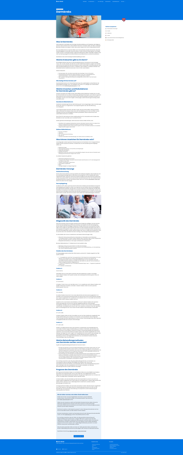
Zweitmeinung (68, 414)
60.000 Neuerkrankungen (70, 85)
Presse (93, 449)
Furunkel (108, 30)
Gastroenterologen (89, 192)
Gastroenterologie (82, 431)
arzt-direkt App (100, 1)
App (79, 428)
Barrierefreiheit (94, 447)
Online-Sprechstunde (64, 399)
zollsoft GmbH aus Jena (72, 452)
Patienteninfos (108, 1)
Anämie (108, 35)
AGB (93, 446)
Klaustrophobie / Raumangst (112, 28)
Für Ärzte (122, 1)
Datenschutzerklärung (96, 444)
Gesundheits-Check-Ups (94, 179)
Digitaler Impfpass (113, 446)
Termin (70, 180)
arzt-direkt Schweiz (123, 452)
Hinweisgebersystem (95, 448)
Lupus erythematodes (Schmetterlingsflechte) (115, 37)
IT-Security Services (113, 448)
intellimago (112, 447)
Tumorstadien (61, 253)
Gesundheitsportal (115, 1)
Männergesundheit (110, 39)
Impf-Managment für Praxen (114, 445)
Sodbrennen (109, 33)
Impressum (94, 445)
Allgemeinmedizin (73, 431)
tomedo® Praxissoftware (114, 444)
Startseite (85, 1)
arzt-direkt (60, 452)
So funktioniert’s (91, 1)
